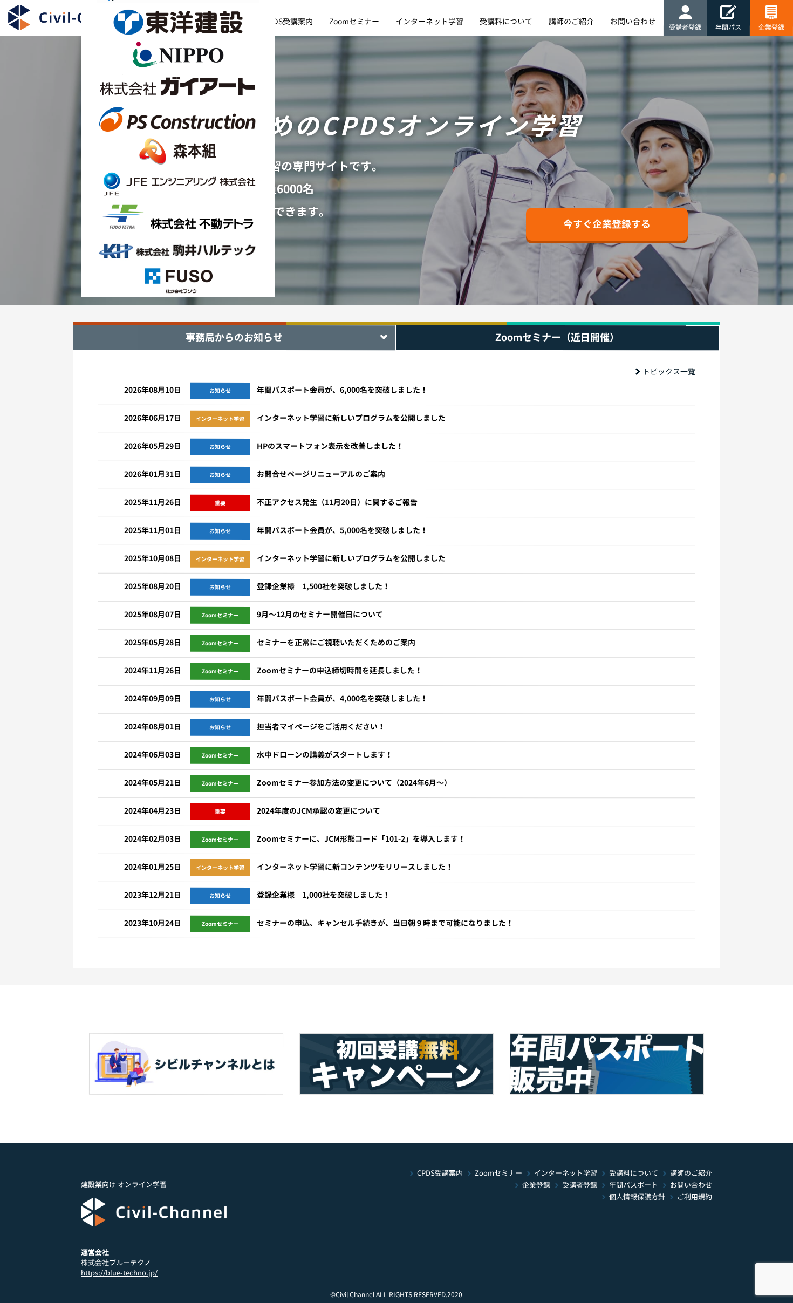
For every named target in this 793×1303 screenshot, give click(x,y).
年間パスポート (633, 1185)
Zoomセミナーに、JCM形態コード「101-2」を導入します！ (361, 839)
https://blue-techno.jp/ (119, 1272)
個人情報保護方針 (637, 1196)
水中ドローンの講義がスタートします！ (325, 755)
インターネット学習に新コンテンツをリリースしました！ (355, 867)
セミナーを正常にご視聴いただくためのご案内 (336, 642)
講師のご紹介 (691, 1173)
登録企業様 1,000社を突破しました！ (323, 895)
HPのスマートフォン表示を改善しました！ (330, 446)
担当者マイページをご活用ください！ (321, 727)
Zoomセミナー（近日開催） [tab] (557, 337)
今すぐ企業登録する (607, 224)
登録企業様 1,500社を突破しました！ (323, 586)
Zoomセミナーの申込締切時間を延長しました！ (339, 670)
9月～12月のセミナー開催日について (320, 614)
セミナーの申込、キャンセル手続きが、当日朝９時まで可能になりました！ (385, 923)
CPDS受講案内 (440, 1173)
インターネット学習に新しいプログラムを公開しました (351, 418)
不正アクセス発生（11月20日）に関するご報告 (337, 502)
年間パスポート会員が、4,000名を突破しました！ (342, 698)
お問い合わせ (691, 1185)
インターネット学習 (565, 1173)
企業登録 (771, 27)
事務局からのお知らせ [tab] (234, 337)
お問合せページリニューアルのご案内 (321, 474)
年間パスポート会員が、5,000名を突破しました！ (342, 530)
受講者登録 (579, 1185)
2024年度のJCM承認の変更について (318, 811)
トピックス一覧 (668, 372)
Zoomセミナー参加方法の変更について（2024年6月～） (354, 783)
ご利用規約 (694, 1196)
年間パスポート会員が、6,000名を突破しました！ (342, 390)
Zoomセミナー (498, 1173)
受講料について (633, 1173)
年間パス (728, 27)
